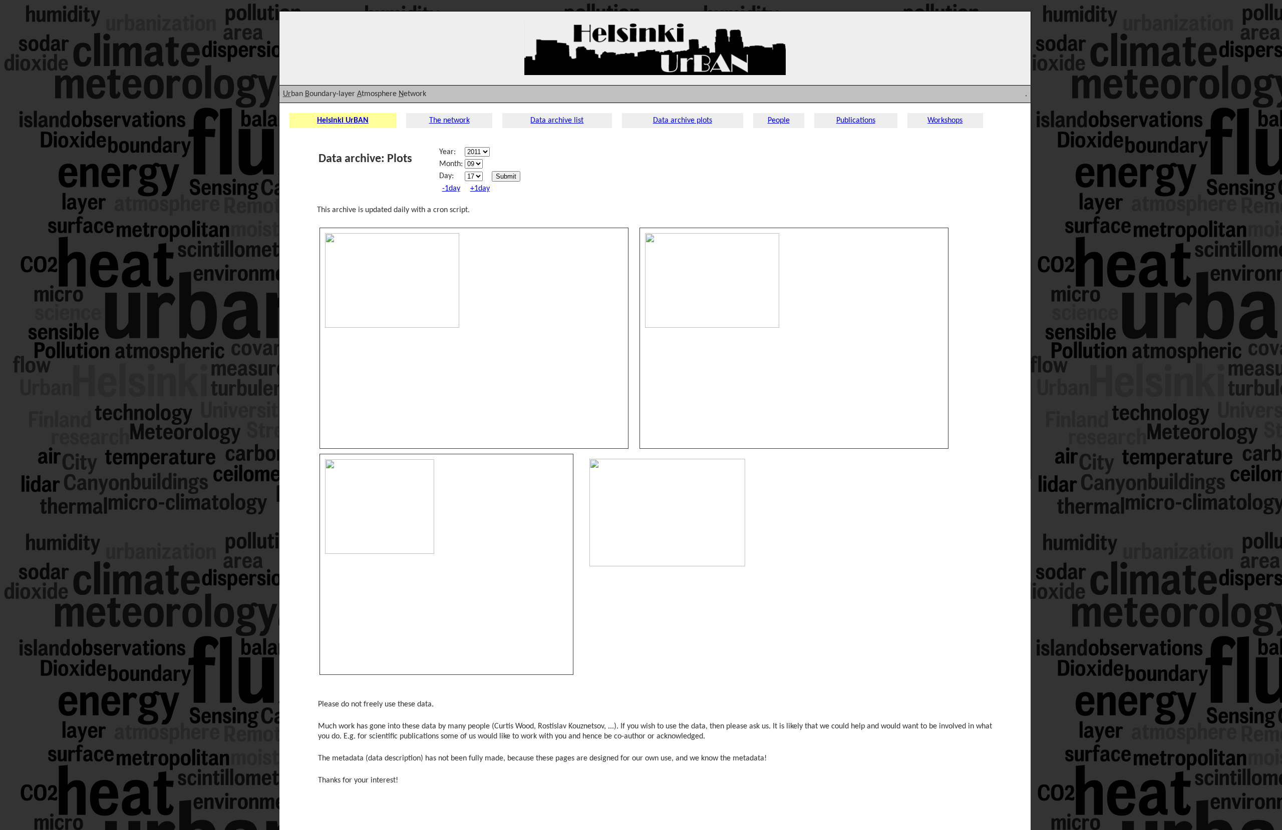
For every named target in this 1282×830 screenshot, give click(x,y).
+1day (480, 189)
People (779, 121)
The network (449, 121)
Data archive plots (682, 121)
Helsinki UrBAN (343, 121)
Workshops (945, 121)
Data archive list (556, 121)
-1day (451, 189)
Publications (855, 121)
